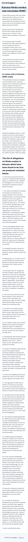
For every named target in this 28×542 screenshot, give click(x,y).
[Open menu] (25, 3)
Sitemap (21, 537)
